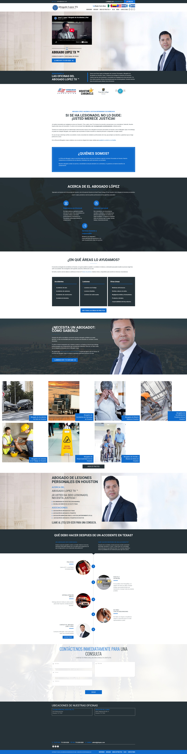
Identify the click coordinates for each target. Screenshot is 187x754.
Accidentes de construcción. (64, 294)
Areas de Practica (105, 9)
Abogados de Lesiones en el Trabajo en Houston (38, 460)
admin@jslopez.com (62, 1)
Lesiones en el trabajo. (90, 287)
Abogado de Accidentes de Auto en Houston (38, 418)
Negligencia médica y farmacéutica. (122, 294)
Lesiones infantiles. (89, 291)
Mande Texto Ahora (100, 6)
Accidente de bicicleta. (62, 298)
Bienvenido (89, 9)
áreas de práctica (87, 272)
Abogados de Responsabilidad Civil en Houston (84, 459)
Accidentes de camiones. (63, 291)
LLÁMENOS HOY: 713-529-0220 (63, 360)
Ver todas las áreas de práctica (93, 310)
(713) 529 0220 (118, 1)
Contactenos (124, 9)
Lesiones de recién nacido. (91, 294)
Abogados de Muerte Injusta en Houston (132, 418)
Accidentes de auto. (61, 287)
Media (117, 9)
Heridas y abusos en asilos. (119, 291)
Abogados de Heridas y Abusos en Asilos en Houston (131, 459)
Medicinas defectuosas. (118, 287)
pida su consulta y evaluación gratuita (69, 351)
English (130, 2)
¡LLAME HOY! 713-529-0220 (63, 60)
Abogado (95, 9)
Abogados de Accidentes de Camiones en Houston (84, 417)
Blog (113, 9)
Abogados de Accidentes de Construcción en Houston (179, 416)
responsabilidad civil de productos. (121, 301)
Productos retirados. (118, 298)
